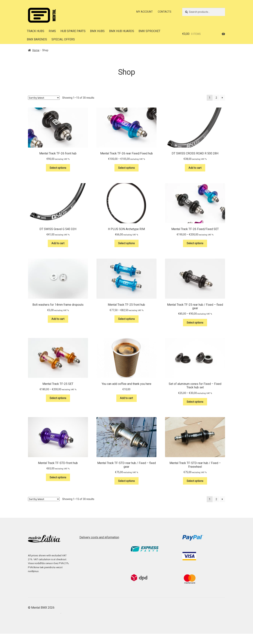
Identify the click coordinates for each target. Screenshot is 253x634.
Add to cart (195, 167)
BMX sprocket (149, 31)
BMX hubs (97, 31)
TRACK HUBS (35, 31)
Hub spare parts (73, 31)
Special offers (63, 39)
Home (35, 50)
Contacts (164, 11)
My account (144, 11)
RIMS (52, 31)
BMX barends (37, 39)
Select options (58, 167)
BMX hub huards (121, 31)
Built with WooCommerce (44, 612)
